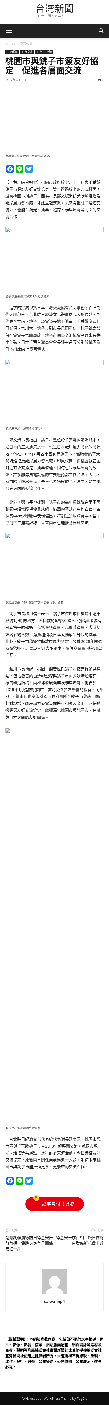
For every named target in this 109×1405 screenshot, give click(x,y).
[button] (101, 31)
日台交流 (27, 52)
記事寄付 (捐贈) (59, 1203)
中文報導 (26, 43)
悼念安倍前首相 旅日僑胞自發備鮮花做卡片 (80, 1240)
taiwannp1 (54, 1301)
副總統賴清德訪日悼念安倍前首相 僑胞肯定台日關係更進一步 (29, 1243)
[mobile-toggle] (9, 31)
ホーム (10, 43)
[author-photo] (54, 1294)
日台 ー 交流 (44, 52)
